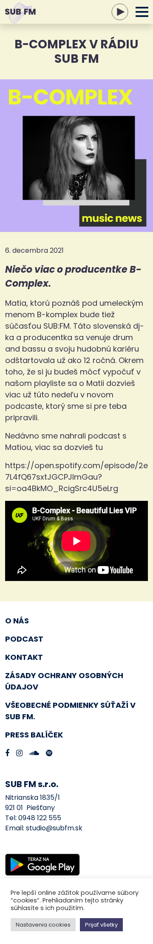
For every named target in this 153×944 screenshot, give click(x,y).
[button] (141, 12)
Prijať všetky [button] (101, 925)
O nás (17, 620)
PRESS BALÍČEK (34, 734)
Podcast (24, 639)
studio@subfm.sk (54, 828)
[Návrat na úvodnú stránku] (12, 12)
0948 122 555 (39, 818)
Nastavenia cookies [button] (43, 925)
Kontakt (24, 657)
